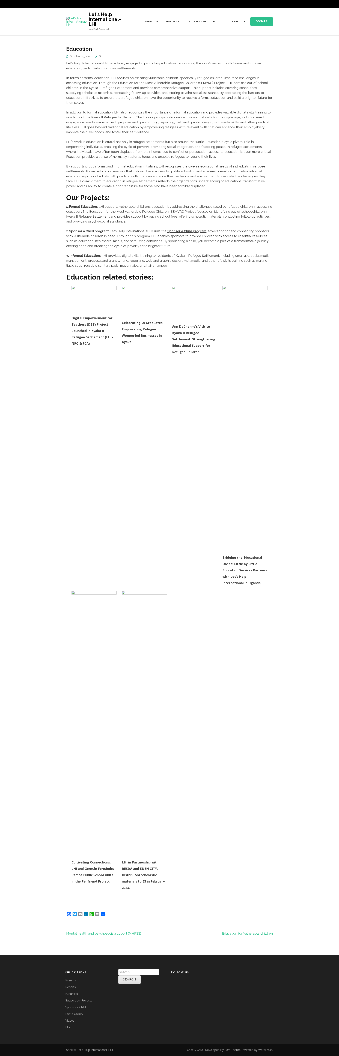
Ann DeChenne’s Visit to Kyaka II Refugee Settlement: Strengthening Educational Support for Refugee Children (193, 339)
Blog (217, 21)
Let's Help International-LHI (105, 19)
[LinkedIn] (258, 5)
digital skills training (137, 255)
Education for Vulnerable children (247, 933)
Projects (172, 21)
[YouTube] (268, 5)
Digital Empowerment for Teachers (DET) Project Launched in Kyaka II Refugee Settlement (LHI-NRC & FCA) (92, 331)
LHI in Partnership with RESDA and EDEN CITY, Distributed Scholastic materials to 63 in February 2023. (143, 875)
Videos (69, 1020)
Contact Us (236, 21)
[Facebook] (249, 5)
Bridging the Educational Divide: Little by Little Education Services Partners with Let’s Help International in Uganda (244, 570)
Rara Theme (232, 1050)
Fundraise (71, 993)
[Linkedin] (183, 980)
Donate (261, 21)
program (186, 231)
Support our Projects (78, 1000)
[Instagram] (263, 5)
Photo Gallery (74, 1014)
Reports (70, 987)
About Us (151, 21)
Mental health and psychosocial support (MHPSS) (103, 933)
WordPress (265, 1050)
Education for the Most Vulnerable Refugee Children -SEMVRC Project (142, 211)
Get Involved (196, 21)
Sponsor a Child (75, 1007)
